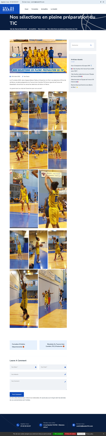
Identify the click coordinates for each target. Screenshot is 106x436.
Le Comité (54, 9)
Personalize (81, 434)
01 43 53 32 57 (14, 2)
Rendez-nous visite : (49, 423)
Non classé (26, 76)
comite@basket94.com (37, 2)
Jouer (26, 9)
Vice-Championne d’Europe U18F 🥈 (81, 65)
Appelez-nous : (25, 424)
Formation (35, 9)
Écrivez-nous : (80, 424)
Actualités (44, 9)
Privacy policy (89, 434)
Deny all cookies (71, 434)
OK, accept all (59, 434)
